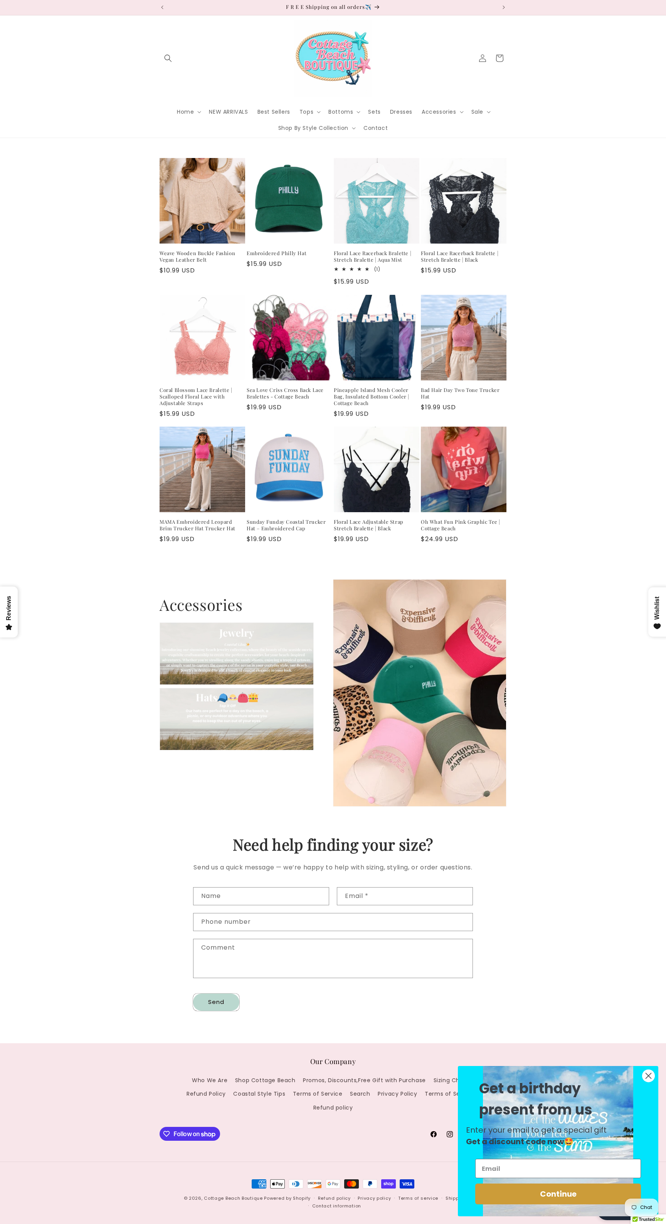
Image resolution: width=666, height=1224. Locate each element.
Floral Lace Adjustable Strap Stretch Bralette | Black (369, 525)
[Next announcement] (503, 7)
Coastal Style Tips (259, 1094)
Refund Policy (206, 1094)
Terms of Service (318, 1094)
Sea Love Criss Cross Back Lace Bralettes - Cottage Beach (285, 393)
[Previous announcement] (162, 7)
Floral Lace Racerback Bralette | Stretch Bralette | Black (459, 256)
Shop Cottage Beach (265, 1080)
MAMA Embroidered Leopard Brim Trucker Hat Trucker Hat (197, 525)
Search (360, 1094)
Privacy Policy (397, 1094)
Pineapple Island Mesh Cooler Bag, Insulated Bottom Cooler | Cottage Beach (371, 396)
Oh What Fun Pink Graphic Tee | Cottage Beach (460, 525)
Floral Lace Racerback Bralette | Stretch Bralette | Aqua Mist (372, 256)
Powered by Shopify (287, 1198)
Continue (558, 1194)
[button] (168, 58)
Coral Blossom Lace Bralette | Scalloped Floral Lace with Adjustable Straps (196, 396)
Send (216, 1002)
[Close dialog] (648, 1076)
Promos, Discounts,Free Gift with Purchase (364, 1080)
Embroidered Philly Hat (276, 253)
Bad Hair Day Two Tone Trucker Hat (460, 393)
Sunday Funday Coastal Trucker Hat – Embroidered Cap (286, 525)
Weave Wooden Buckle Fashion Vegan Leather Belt (197, 256)
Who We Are (209, 1080)
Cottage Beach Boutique (233, 1198)
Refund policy (333, 1107)
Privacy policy (374, 1198)
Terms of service (418, 1198)
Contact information (336, 1206)
